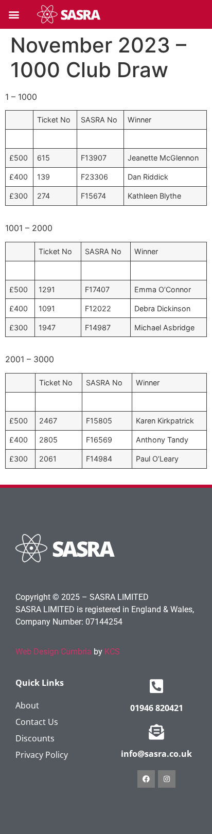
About (27, 705)
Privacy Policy (41, 754)
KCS (112, 651)
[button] (13, 14)
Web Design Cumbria (53, 651)
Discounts (35, 738)
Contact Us (36, 721)
